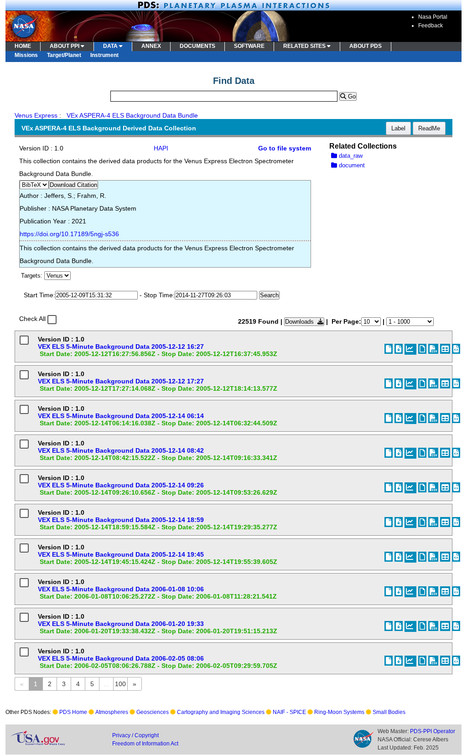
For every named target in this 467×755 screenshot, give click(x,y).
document (351, 165)
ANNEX (151, 46)
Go (351, 96)
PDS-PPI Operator (432, 731)
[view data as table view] (445, 349)
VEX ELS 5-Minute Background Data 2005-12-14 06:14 (121, 415)
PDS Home (73, 712)
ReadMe (429, 128)
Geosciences (152, 712)
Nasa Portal (432, 17)
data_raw (350, 155)
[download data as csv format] (433, 349)
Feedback (430, 25)
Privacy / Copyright (135, 735)
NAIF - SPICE (289, 712)
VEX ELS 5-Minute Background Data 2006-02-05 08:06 (121, 658)
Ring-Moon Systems (339, 712)
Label (398, 128)
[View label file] (388, 349)
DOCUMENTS (197, 46)
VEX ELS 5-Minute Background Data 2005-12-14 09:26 (121, 485)
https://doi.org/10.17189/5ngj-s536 (69, 234)
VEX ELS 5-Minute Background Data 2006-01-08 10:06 (121, 589)
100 (120, 684)
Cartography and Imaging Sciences (221, 712)
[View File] (422, 349)
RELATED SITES (305, 46)
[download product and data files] (398, 349)
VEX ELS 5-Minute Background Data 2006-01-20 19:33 (121, 623)
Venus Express (36, 115)
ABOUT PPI (65, 46)
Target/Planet (64, 55)
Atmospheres (111, 712)
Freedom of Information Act (145, 743)
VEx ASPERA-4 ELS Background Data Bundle (132, 115)
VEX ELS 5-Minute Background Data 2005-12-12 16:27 (121, 346)
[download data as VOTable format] (456, 349)
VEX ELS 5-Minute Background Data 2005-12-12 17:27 (121, 381)
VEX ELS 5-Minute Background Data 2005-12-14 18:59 (121, 519)
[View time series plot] (410, 349)
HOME (23, 46)
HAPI (161, 148)
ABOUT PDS (365, 46)
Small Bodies (389, 712)
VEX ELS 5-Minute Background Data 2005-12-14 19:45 (121, 554)
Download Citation (73, 184)
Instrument (104, 55)
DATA (111, 46)
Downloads (301, 321)
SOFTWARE (249, 46)
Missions (26, 55)
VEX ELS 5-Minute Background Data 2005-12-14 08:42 (121, 450)
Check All (32, 318)
